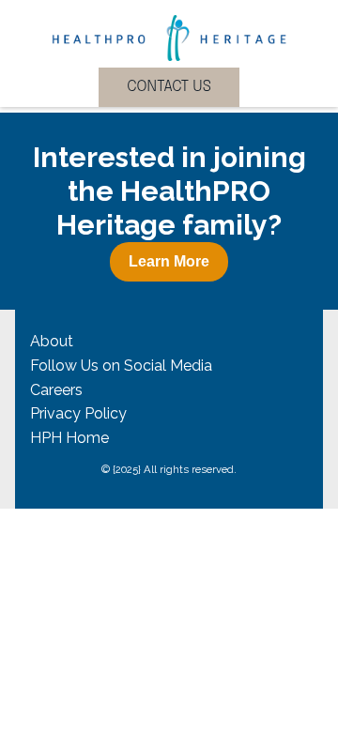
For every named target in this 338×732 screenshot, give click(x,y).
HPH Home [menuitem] (69, 438)
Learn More (169, 261)
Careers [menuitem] (56, 390)
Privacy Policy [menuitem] (78, 413)
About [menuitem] (51, 341)
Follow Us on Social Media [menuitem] (121, 365)
